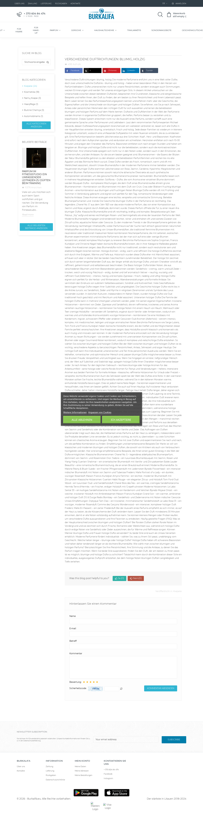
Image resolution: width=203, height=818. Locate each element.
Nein (137, 578)
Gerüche (76, 30)
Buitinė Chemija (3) (34, 110)
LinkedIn (131, 70)
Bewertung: (75, 682)
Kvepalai (177, 591)
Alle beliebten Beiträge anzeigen (36, 227)
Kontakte (75, 3)
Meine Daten (80, 766)
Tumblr (149, 70)
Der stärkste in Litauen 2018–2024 (166, 798)
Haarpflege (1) (31, 104)
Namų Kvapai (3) (32, 98)
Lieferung (46, 3)
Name (72, 616)
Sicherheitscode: (77, 688)
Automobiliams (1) (33, 116)
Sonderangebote (161, 30)
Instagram (108, 778)
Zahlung (32, 3)
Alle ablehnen (82, 419)
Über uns (19, 3)
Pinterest (112, 70)
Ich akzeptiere (121, 419)
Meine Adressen (82, 771)
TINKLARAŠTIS (134, 30)
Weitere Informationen (75, 412)
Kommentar (75, 653)
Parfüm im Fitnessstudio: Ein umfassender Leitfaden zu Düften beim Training (36, 177)
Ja (121, 578)
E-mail (72, 628)
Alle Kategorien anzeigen (36, 125)
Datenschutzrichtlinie (55, 780)
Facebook (75, 70)
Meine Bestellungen (83, 775)
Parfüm (54, 30)
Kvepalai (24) (30, 86)
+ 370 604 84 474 (111, 769)
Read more (27, 214)
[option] (36, 182)
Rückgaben (61, 3)
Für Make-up (36, 30)
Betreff (73, 641)
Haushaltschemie (104, 30)
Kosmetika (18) (31, 92)
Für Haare (18, 30)
